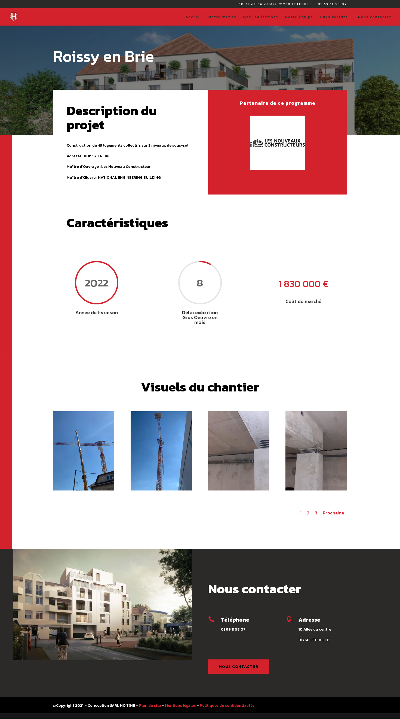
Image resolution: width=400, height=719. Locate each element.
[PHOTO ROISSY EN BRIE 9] (161, 489)
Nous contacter (374, 17)
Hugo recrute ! (335, 17)
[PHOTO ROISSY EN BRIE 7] (238, 489)
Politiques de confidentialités (227, 705)
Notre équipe (299, 17)
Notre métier (222, 17)
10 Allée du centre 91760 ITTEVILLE (275, 4)
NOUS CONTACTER (239, 666)
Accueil (193, 17)
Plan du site (150, 705)
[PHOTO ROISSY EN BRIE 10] (83, 489)
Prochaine (333, 513)
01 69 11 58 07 (332, 4)
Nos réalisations (260, 17)
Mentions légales (180, 705)
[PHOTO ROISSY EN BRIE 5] (316, 489)
